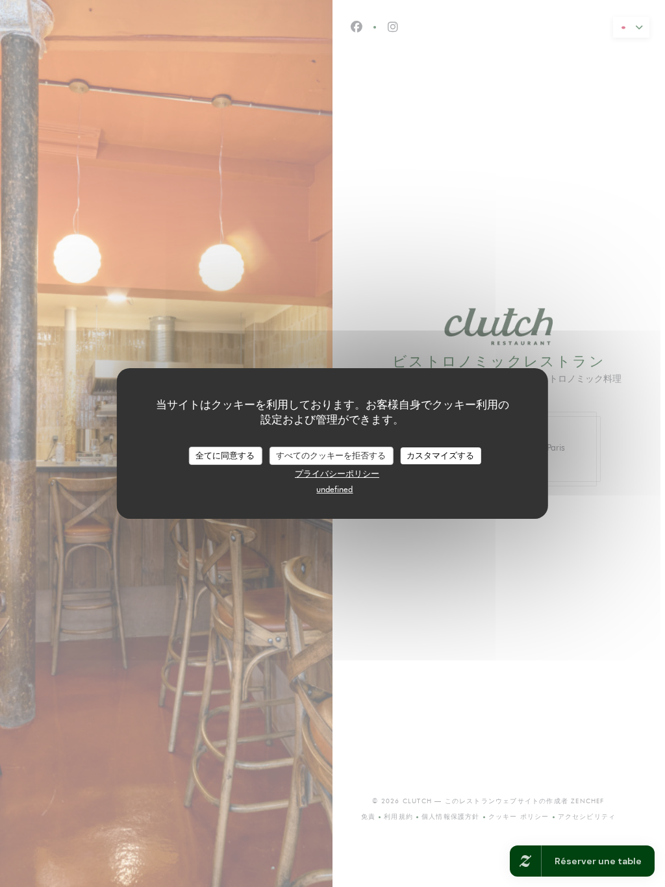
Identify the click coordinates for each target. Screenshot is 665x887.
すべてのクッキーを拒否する (331, 455)
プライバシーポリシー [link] (337, 473)
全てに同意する (225, 455)
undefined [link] (334, 489)
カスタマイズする (440, 455)
